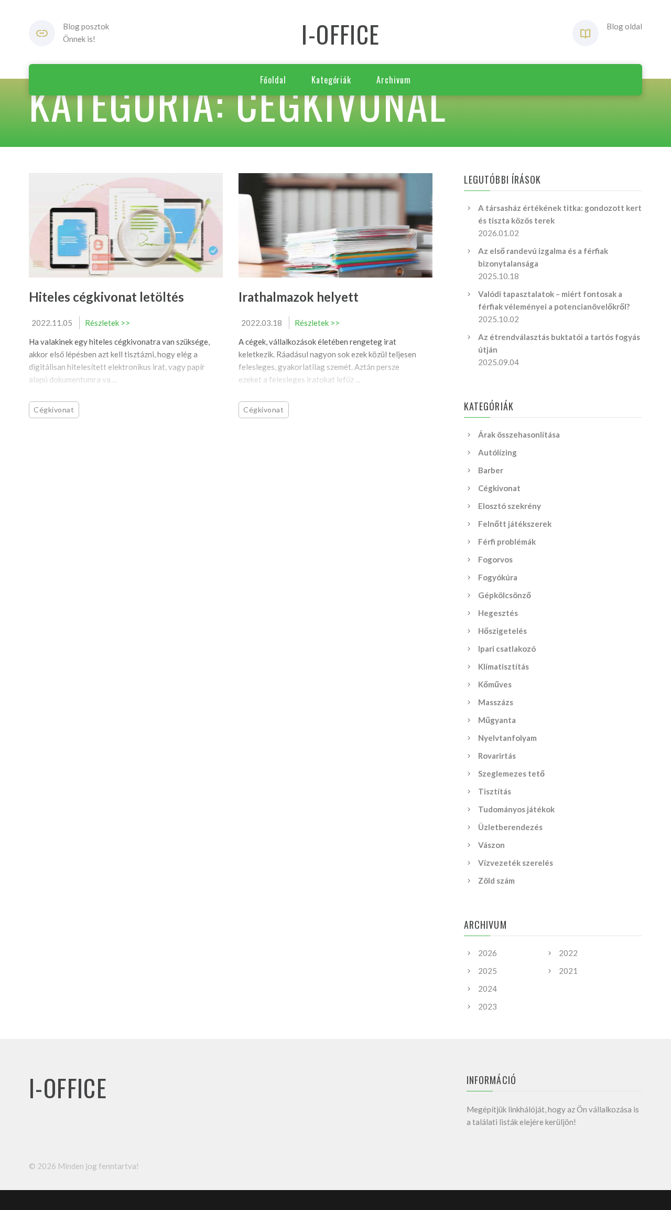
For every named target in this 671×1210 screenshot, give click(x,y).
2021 (568, 970)
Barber (490, 470)
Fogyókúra (497, 577)
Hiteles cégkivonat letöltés (106, 296)
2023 (487, 1006)
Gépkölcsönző (504, 595)
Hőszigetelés (502, 630)
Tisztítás (494, 791)
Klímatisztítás (503, 666)
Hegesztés (498, 613)
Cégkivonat (54, 409)
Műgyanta (497, 720)
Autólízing (497, 452)
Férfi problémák (507, 541)
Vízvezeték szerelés (515, 862)
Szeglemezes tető (511, 773)
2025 (487, 970)
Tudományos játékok (516, 809)
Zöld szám (496, 880)
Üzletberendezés (510, 827)
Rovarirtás (497, 755)
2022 (568, 953)
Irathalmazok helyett (299, 296)
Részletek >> (107, 322)
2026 (487, 953)
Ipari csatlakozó (507, 648)
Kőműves (495, 684)
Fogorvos (495, 559)
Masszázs (495, 702)
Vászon (491, 845)
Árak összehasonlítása (519, 434)
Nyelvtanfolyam (507, 737)
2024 (487, 988)
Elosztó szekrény (509, 506)
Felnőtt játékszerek (514, 523)
